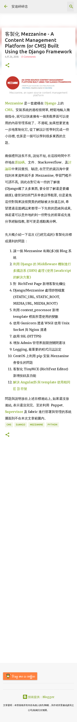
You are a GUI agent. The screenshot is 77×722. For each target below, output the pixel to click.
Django (50, 103)
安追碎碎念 (19, 6)
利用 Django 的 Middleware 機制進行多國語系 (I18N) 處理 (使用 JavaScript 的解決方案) (42, 270)
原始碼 (20, 162)
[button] (7, 65)
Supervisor (14, 412)
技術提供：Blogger (41, 697)
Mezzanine (14, 103)
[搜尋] (71, 6)
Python (52, 424)
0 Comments (28, 56)
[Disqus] (38, 499)
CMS (8, 110)
